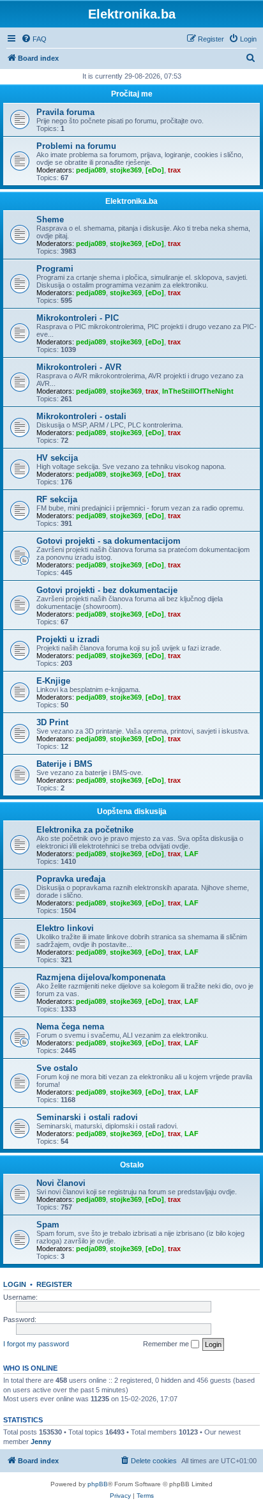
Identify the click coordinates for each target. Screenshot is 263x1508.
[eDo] (155, 170)
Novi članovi (61, 1183)
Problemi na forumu (76, 146)
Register (54, 1284)
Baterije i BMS (64, 764)
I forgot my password (36, 1344)
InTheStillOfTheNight (198, 391)
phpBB (97, 1484)
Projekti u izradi (68, 639)
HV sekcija (57, 458)
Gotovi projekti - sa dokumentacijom (108, 541)
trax (174, 170)
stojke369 (126, 170)
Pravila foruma (65, 112)
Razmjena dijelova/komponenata (100, 977)
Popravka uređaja (70, 879)
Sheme (50, 219)
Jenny (41, 1441)
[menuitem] (34, 39)
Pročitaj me (132, 93)
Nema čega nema (70, 1026)
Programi (54, 268)
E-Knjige (53, 681)
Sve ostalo (57, 1068)
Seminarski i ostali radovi (87, 1117)
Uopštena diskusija (132, 811)
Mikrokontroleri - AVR (78, 367)
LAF (191, 854)
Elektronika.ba (131, 201)
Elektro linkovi (65, 928)
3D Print (52, 722)
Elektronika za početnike (84, 830)
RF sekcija (56, 499)
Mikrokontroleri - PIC (77, 318)
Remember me (167, 1344)
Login (14, 1284)
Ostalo (132, 1164)
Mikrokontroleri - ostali (81, 416)
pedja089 (91, 170)
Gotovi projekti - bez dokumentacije (106, 590)
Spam (47, 1224)
